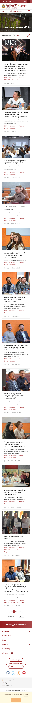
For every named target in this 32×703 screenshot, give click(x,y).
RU (28, 1)
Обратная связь (16, 667)
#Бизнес (21, 77)
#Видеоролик (7, 552)
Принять (16, 700)
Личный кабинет (14, 1)
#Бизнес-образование (17, 80)
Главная (4, 30)
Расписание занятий (3, 1)
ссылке (26, 696)
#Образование (13, 77)
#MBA (5, 77)
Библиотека (6, 1)
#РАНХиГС (7, 80)
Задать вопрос (16, 660)
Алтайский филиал (23, 5)
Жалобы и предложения (16, 663)
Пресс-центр (10, 30)
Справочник (10, 1)
